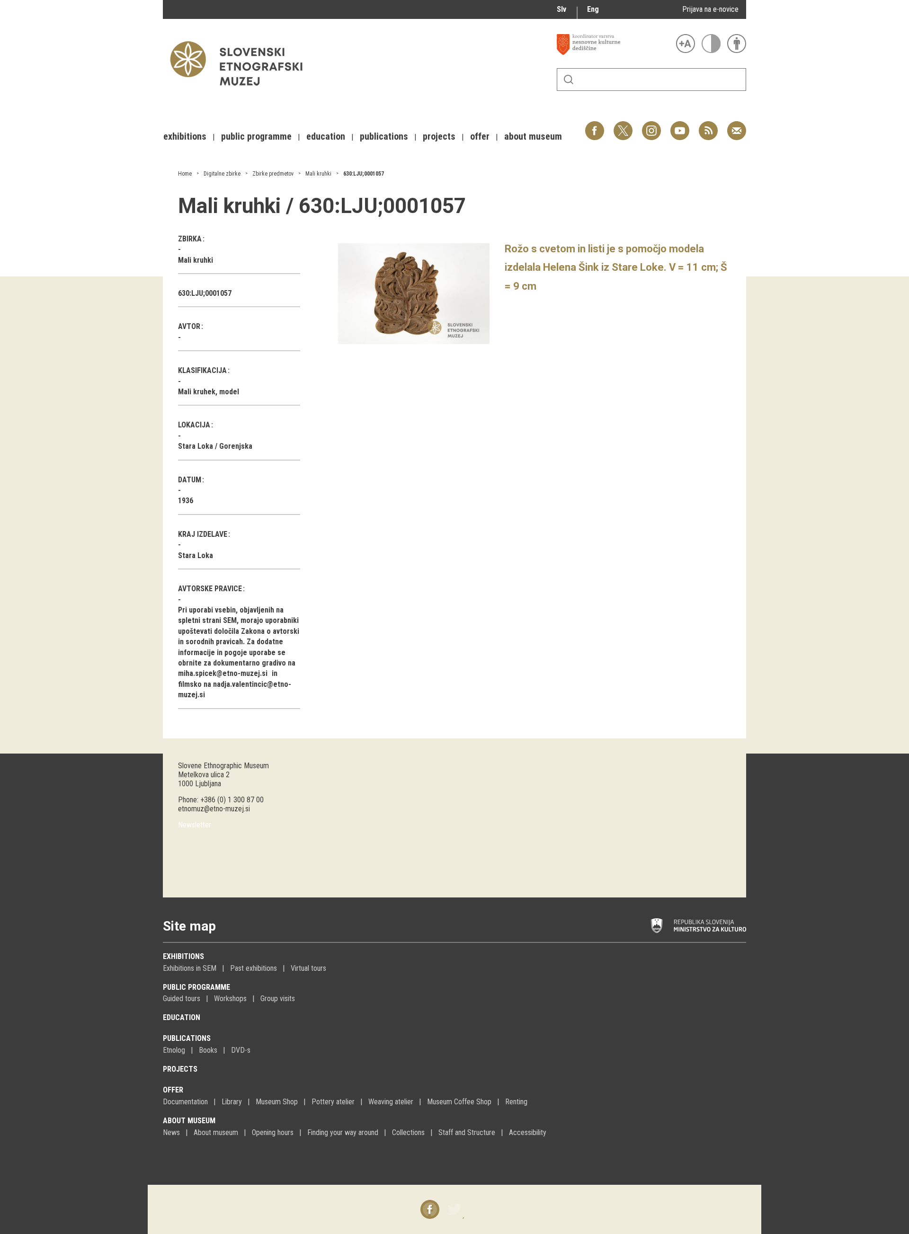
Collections (408, 1132)
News (171, 1132)
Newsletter (194, 824)
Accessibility (527, 1132)
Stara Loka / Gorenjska (215, 446)
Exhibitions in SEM (189, 968)
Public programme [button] (256, 136)
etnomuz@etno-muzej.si (214, 808)
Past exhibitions (253, 968)
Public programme (196, 987)
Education (181, 1017)
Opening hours (273, 1132)
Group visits (277, 998)
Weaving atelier (390, 1101)
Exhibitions (183, 956)
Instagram (651, 125)
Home (185, 173)
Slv (561, 9)
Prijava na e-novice (710, 9)
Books (208, 1050)
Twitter (623, 125)
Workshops (230, 998)
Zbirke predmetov (273, 173)
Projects (180, 1069)
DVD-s (240, 1050)
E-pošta (736, 125)
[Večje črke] (685, 43)
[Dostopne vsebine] (736, 43)
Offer (173, 1089)
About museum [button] (533, 136)
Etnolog (174, 1050)
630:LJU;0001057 (363, 173)
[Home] (241, 90)
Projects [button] (439, 136)
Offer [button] (480, 136)
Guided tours (181, 998)
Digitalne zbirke (222, 173)
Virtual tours (308, 968)
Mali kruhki (318, 173)
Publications (187, 1038)
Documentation (185, 1101)
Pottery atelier (333, 1101)
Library (232, 1101)
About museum (189, 1120)
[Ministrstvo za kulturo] (698, 925)
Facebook (594, 125)
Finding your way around (342, 1132)
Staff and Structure (466, 1132)
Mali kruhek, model (208, 391)
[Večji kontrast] (711, 43)
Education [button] (325, 136)
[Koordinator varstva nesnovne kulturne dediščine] (614, 44)
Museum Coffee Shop (459, 1101)
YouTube (679, 125)
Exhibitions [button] (184, 136)
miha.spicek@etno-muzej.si (222, 673)
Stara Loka (195, 555)
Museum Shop (277, 1101)
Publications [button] (384, 136)
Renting (516, 1101)
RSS (706, 125)
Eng (593, 9)
